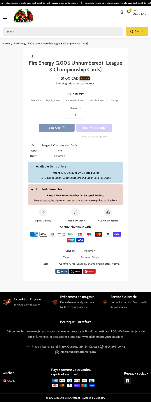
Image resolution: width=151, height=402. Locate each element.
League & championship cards (93, 263)
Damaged (115, 101)
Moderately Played (75, 101)
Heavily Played (98, 101)
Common (64, 263)
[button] (6, 17)
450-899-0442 (114, 346)
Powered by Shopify (93, 397)
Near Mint (36, 101)
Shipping (61, 83)
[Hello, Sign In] (122, 12)
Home (6, 43)
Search (139, 31)
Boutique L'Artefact (75, 322)
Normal (116, 263)
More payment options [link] (94, 136)
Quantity (75, 108)
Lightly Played (54, 101)
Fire (73, 263)
